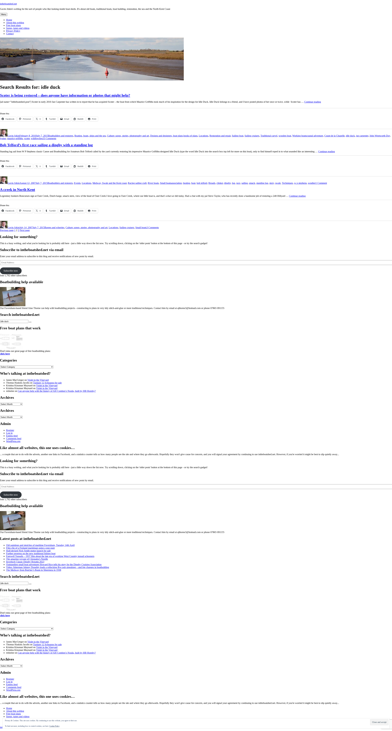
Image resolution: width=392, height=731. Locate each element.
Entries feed (12, 435)
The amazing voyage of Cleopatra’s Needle (27, 559)
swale (278, 183)
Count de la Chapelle (334, 135)
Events (77, 183)
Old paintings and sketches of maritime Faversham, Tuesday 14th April (40, 545)
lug (233, 183)
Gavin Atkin (13, 135)
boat (193, 183)
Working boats (299, 135)
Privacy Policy (13, 31)
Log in (9, 433)
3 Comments (153, 227)
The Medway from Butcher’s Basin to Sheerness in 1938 (33, 570)
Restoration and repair (220, 135)
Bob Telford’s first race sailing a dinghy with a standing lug (46, 145)
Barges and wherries (54, 227)
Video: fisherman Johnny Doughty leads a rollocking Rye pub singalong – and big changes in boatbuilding (57, 567)
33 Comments (49, 138)
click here (5, 353)
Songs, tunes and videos (17, 28)
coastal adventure (314, 135)
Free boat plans (13, 25)
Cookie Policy (54, 726)
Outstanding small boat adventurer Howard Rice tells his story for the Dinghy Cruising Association (54, 564)
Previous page (7, 230)
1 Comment (321, 183)
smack (252, 183)
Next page (25, 230)
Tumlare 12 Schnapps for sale (47, 382)
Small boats (165, 183)
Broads (211, 183)
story (271, 183)
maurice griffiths (15, 138)
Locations (203, 135)
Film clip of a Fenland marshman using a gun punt (30, 548)
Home (9, 20)
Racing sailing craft (137, 183)
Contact (10, 33)
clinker (220, 183)
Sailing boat (237, 135)
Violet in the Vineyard (38, 380)
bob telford (202, 183)
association (176, 183)
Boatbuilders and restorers (60, 135)
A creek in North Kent (17, 190)
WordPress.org (13, 441)
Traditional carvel (268, 135)
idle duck (350, 135)
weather (312, 183)
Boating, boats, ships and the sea (90, 135)
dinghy (227, 183)
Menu (3, 14)
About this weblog (15, 22)
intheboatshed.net (8, 3)
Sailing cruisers (252, 135)
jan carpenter (362, 135)
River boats (153, 183)
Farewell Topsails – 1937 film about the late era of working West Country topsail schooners (50, 556)
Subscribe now (11, 270)
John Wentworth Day (379, 135)
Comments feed (13, 438)
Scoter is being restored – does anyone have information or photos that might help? (65, 95)
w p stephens (300, 183)
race (238, 183)
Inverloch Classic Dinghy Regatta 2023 (25, 561)
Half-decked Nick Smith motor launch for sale (28, 550)
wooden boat (285, 135)
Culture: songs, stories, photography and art (128, 135)
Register (10, 430)
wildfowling (37, 138)
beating (186, 183)
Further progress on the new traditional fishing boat (30, 553)
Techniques (287, 183)
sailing (244, 183)
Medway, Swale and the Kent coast (109, 183)
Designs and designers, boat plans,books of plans (174, 135)
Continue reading (312, 102)
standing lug (262, 183)
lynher (3, 138)
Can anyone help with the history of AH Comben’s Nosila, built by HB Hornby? (57, 391)
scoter (27, 138)
